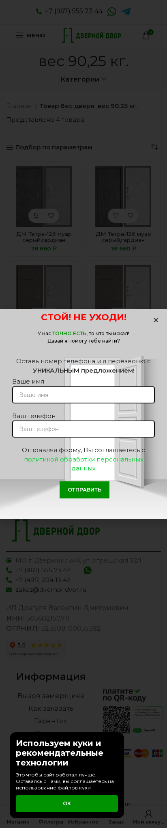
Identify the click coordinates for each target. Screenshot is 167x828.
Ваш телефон (34, 416)
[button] (156, 320)
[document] (83, 414)
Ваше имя (28, 381)
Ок (67, 803)
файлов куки (74, 788)
